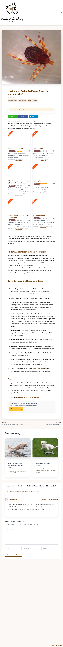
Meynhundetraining (15, 148)
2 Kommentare (11, 471)
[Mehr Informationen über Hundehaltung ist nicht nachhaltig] (45, 448)
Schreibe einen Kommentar (42, 468)
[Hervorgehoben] (12, 151)
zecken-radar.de (38, 368)
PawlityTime (38, 181)
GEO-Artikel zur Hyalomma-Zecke (28, 397)
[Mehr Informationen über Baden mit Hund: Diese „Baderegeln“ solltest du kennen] (18, 448)
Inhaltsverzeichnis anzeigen (18, 110)
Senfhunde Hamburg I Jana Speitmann (18, 216)
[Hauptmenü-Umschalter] (61, 12)
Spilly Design (38, 148)
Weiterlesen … (19, 160)
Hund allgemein (22, 100)
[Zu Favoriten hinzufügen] (29, 151)
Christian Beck (13, 499)
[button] (26, 13)
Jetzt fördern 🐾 (17, 409)
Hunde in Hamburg (32, 100)
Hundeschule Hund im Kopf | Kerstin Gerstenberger (19, 182)
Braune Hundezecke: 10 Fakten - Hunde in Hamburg (24, 491)
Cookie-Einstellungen (57, 645)
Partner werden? (39, 215)
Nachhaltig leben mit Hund (47, 470)
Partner (9, 133)
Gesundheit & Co (12, 100)
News (9, 472)
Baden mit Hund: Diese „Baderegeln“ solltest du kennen (15, 465)
